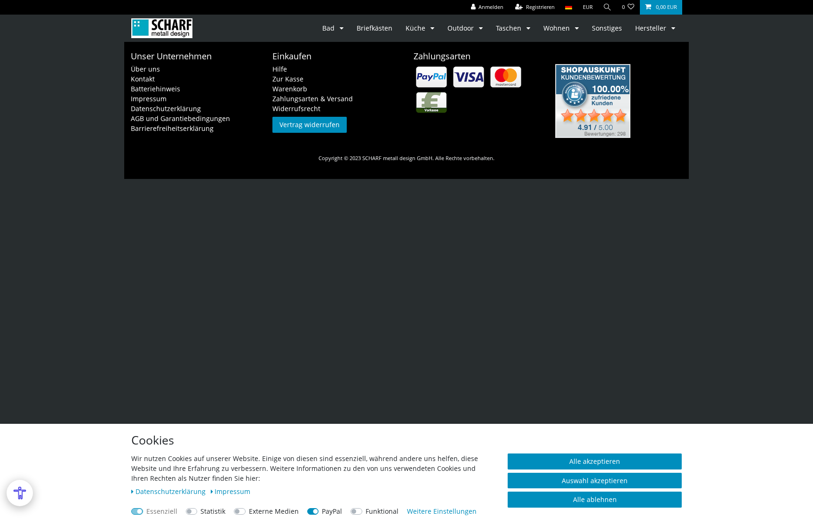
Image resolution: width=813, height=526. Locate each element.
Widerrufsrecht (296, 108)
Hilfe (279, 69)
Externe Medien (274, 511)
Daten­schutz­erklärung (171, 491)
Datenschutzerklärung (166, 108)
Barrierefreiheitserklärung (172, 128)
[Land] (568, 7)
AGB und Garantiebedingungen (180, 118)
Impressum (149, 98)
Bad (329, 28)
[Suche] (607, 7)
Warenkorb (289, 88)
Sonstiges (607, 28)
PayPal (332, 511)
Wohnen (557, 28)
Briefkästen (374, 28)
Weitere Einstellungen (442, 511)
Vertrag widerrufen (309, 124)
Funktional (382, 511)
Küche (416, 28)
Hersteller (651, 28)
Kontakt (143, 78)
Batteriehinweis (155, 88)
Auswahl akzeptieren (595, 480)
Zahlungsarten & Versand (312, 98)
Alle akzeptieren (594, 461)
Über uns (145, 69)
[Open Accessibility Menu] (20, 493)
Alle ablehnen (595, 499)
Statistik (212, 511)
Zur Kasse (287, 78)
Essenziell (161, 511)
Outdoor (461, 28)
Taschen (509, 28)
